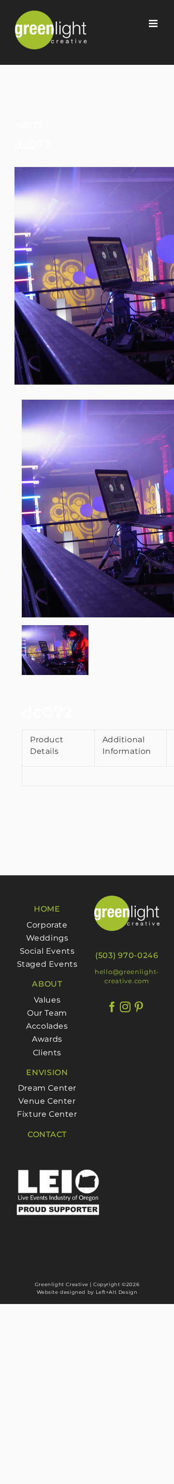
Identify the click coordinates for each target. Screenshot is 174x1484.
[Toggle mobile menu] (154, 23)
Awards (47, 1039)
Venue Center (46, 1101)
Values (47, 999)
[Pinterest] (139, 1007)
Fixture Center (47, 1114)
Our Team (47, 1013)
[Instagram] (125, 1007)
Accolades (47, 1026)
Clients (47, 1052)
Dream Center (47, 1088)
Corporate (47, 924)
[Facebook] (112, 1007)
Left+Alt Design (117, 1292)
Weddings (47, 938)
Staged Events (47, 964)
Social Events (47, 951)
